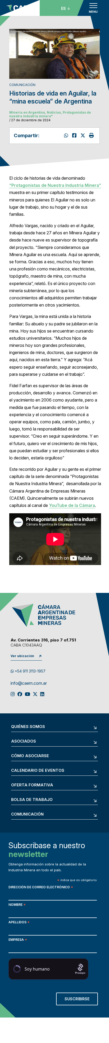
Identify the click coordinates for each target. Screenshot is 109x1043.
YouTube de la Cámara (72, 505)
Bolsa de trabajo (32, 800)
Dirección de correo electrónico (40, 887)
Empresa (17, 940)
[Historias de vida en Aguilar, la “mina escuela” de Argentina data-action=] (67, 135)
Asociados (23, 741)
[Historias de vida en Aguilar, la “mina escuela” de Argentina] (83, 135)
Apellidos (19, 922)
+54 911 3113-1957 (30, 671)
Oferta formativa (32, 785)
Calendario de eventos (37, 770)
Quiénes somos (28, 727)
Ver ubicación (22, 656)
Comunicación (27, 814)
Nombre (17, 905)
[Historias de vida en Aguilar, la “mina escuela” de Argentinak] (75, 135)
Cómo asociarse (30, 756)
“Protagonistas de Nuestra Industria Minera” (55, 185)
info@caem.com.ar (29, 683)
